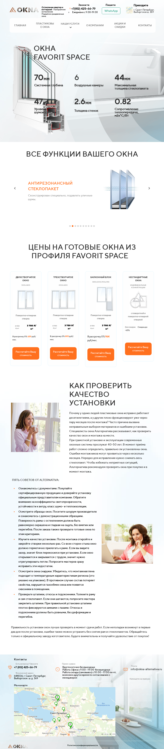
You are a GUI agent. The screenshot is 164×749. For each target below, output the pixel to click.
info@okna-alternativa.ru (146, 669)
